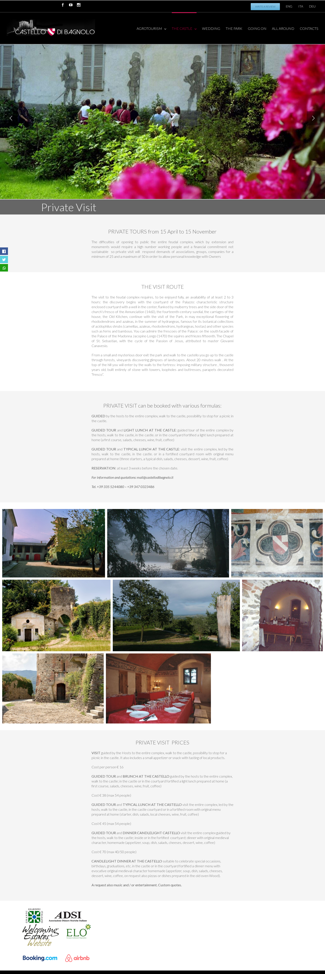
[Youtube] (71, 5)
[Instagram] (78, 5)
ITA (300, 6)
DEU (312, 6)
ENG (289, 6)
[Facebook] (63, 5)
